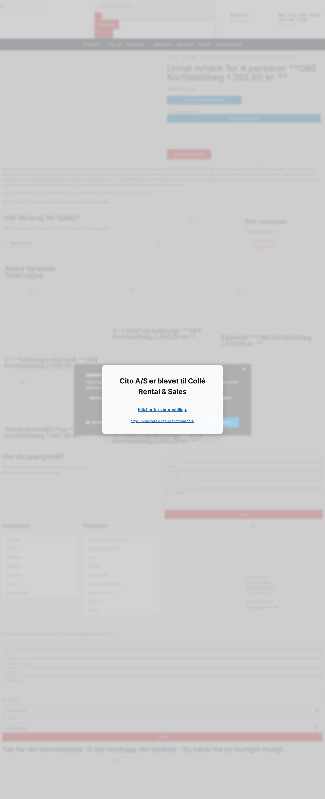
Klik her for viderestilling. (162, 409)
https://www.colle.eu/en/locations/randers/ (162, 421)
